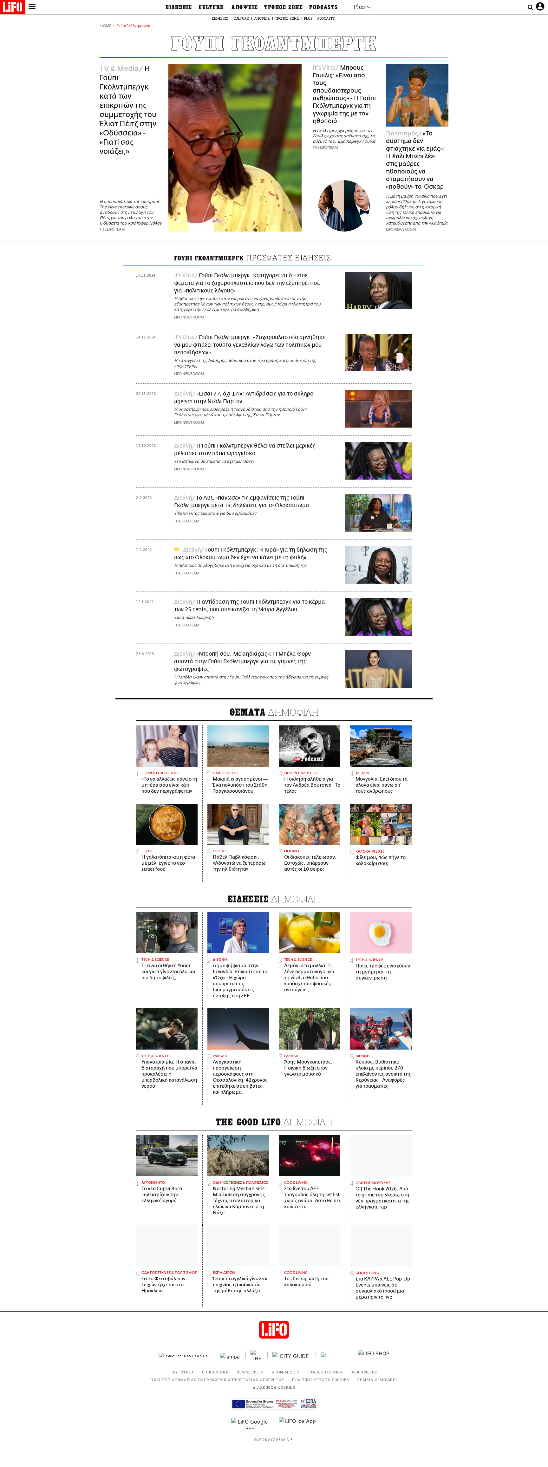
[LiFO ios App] (298, 1423)
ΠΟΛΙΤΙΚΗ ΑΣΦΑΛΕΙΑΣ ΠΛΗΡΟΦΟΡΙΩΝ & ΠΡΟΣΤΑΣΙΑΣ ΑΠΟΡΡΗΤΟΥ (217, 1380)
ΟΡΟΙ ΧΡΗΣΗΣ (364, 1372)
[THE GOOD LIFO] (257, 1355)
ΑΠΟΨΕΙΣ (245, 7)
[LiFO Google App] (250, 1423)
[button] (32, 7)
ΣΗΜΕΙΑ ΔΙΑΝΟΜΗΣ (377, 1380)
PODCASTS (323, 7)
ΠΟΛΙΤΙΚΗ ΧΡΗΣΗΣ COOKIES (320, 1380)
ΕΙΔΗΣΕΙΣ (179, 7)
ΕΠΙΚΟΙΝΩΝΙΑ (215, 1372)
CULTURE (211, 7)
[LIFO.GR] (12, 8)
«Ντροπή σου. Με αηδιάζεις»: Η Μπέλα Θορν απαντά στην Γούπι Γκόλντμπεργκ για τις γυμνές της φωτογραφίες (242, 661)
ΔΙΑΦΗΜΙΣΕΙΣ (286, 1372)
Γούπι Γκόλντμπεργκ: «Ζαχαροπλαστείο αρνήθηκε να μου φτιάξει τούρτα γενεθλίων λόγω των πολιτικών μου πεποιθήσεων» (249, 345)
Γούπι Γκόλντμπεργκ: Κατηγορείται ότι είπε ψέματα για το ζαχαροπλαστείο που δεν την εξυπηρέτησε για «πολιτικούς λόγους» (247, 283)
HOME (105, 26)
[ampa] (230, 1355)
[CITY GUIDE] (291, 1355)
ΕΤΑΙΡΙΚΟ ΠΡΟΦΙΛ (325, 1372)
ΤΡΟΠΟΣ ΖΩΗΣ (283, 7)
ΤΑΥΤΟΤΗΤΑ (182, 1372)
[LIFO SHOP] (374, 1355)
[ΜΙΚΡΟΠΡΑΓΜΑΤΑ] (185, 1355)
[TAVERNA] (335, 1354)
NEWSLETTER (250, 1372)
